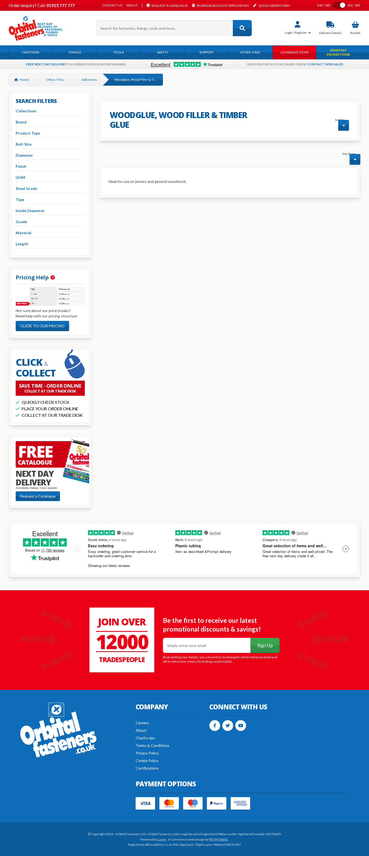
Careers (142, 722)
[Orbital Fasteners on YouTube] (240, 725)
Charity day (145, 738)
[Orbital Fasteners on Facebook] (214, 725)
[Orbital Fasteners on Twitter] (227, 725)
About (132, 5)
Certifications (147, 768)
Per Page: (349, 154)
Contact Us (112, 5)
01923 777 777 (60, 5)
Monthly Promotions (338, 52)
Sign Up (265, 645)
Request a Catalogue (38, 496)
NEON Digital (218, 839)
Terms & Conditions (152, 745)
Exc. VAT (324, 5)
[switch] (339, 5)
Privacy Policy (147, 753)
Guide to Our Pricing (42, 326)
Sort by (340, 120)
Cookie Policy (147, 760)
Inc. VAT (354, 5)
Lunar (162, 839)
